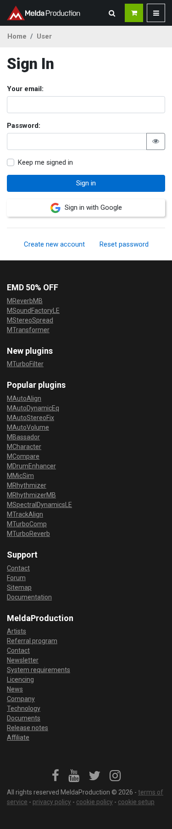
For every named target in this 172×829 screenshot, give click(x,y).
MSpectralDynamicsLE (39, 504)
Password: (23, 125)
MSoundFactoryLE (33, 310)
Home (17, 36)
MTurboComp (27, 524)
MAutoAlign (24, 398)
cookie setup (136, 802)
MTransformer (28, 330)
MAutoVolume (28, 427)
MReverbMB (25, 301)
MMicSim (20, 475)
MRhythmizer (26, 485)
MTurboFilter (25, 364)
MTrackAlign (25, 514)
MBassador (23, 437)
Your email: (25, 89)
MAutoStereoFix (30, 417)
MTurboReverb (28, 533)
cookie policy (94, 802)
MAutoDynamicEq (33, 408)
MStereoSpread (30, 320)
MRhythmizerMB (31, 495)
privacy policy (52, 802)
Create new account (54, 244)
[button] (112, 13)
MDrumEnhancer (31, 466)
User (44, 36)
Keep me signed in (45, 162)
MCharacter (24, 446)
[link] (55, 776)
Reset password (124, 244)
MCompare (23, 456)
